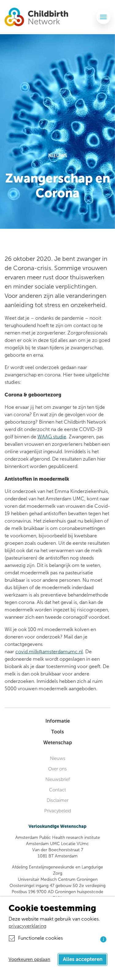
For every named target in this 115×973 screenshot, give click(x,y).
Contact (57, 789)
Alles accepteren (82, 959)
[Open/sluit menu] (103, 17)
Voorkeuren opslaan (29, 959)
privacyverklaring (27, 926)
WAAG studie (51, 436)
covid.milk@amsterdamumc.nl (49, 651)
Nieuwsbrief (57, 779)
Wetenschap (57, 742)
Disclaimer (57, 800)
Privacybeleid (57, 810)
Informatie (57, 721)
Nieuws (57, 758)
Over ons (57, 768)
